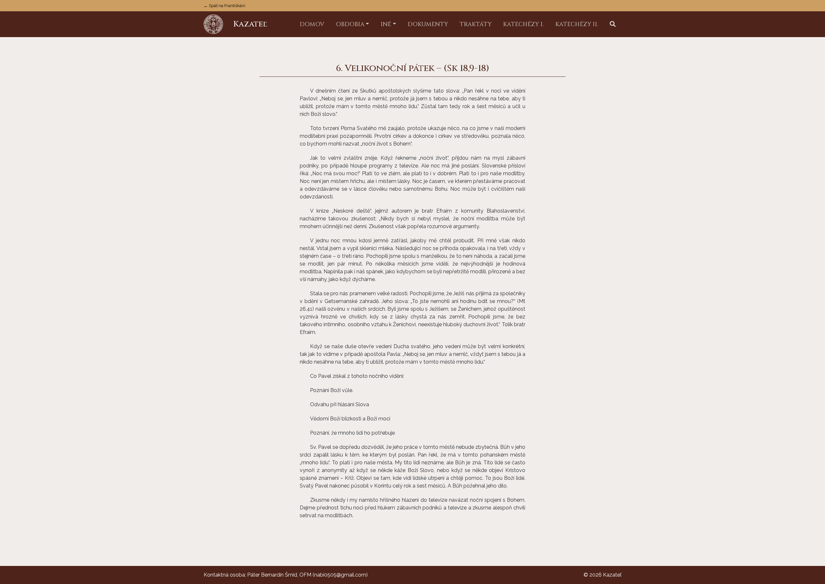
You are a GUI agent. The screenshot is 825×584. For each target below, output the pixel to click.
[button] (612, 24)
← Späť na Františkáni (224, 5)
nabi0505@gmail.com (340, 575)
